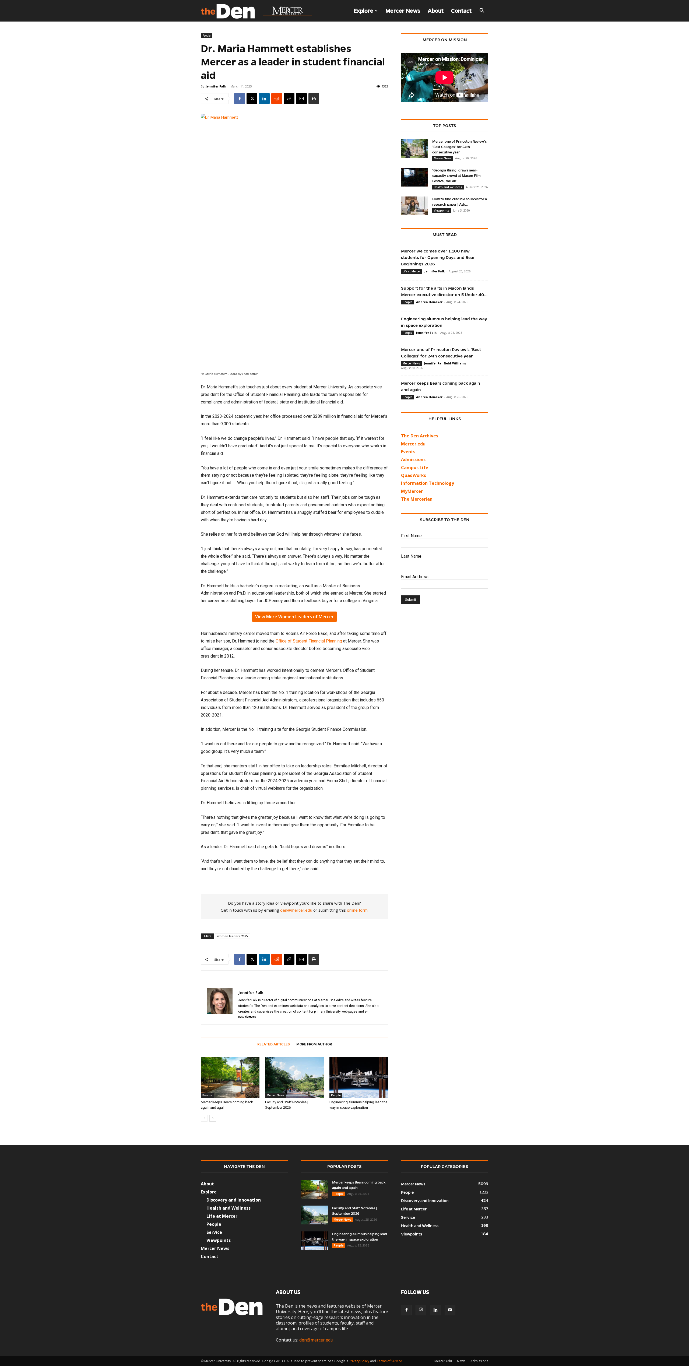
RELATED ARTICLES (273, 1044)
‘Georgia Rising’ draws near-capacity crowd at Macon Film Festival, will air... (456, 175)
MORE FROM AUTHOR (314, 1044)
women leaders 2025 (232, 936)
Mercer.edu (413, 444)
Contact (461, 11)
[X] (252, 98)
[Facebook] (239, 98)
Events (408, 452)
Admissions (479, 1361)
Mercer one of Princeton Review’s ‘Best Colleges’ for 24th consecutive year (459, 147)
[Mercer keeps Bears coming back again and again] (230, 1077)
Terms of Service (389, 1361)
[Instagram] (421, 1310)
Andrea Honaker (429, 302)
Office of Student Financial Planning (309, 641)
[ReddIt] (276, 98)
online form (357, 910)
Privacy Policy (359, 1361)
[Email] (301, 98)
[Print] (313, 98)
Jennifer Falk (216, 86)
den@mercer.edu (296, 910)
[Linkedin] (264, 98)
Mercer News (402, 11)
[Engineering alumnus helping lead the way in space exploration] (358, 1077)
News (461, 1361)
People (206, 35)
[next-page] (212, 1118)
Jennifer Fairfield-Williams (445, 363)
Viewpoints (441, 210)
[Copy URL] (289, 98)
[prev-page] (204, 1118)
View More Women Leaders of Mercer (294, 617)
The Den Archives (419, 436)
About (436, 11)
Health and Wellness (448, 187)
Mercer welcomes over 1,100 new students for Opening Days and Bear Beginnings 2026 (438, 257)
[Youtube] (450, 1310)
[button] (481, 11)
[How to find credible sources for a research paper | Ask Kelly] (414, 205)
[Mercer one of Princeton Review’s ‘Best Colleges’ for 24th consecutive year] (414, 148)
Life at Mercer (412, 271)
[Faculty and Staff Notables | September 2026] (294, 1077)
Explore (363, 11)
